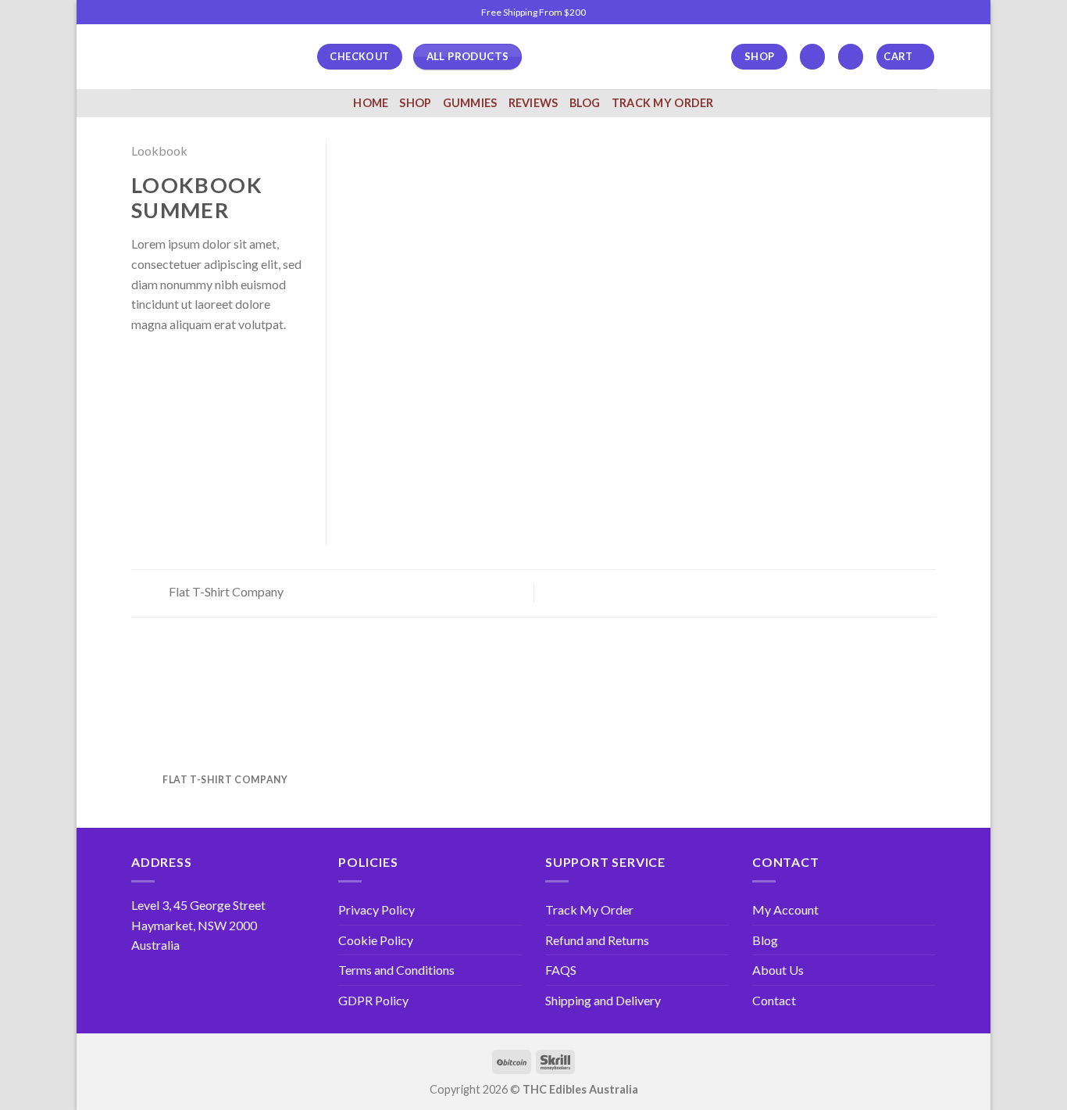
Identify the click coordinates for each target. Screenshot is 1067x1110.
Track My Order (663, 102)
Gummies (470, 102)
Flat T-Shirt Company (225, 591)
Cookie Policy (375, 940)
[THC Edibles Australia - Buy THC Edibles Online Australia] (212, 56)
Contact (774, 1000)
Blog (585, 102)
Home (370, 102)
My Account (785, 909)
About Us (778, 969)
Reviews (533, 102)
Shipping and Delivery (603, 1000)
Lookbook (159, 150)
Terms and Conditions (396, 969)
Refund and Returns (597, 940)
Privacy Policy (376, 909)
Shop (415, 102)
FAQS (560, 969)
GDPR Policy (373, 1000)
